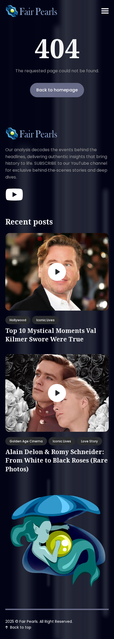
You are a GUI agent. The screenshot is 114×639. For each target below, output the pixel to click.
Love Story (89, 441)
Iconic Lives (45, 320)
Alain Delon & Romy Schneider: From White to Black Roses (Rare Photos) (56, 460)
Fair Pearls (28, 621)
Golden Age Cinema (26, 441)
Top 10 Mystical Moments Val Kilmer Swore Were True (50, 334)
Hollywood (18, 320)
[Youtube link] (14, 195)
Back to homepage (57, 90)
